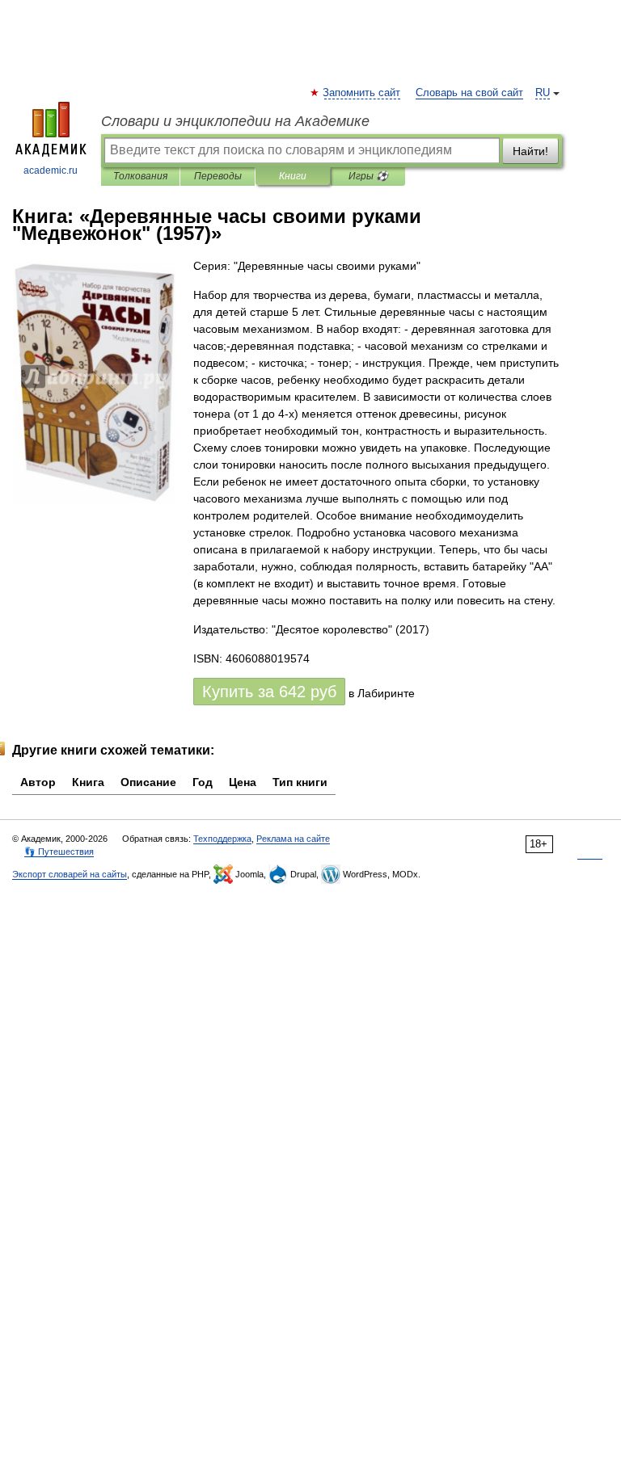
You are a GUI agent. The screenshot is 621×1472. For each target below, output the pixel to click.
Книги (292, 176)
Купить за (269, 691)
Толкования (140, 176)
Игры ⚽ (368, 176)
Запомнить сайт (362, 93)
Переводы (218, 176)
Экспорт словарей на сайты (69, 874)
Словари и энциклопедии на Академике (235, 121)
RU (542, 93)
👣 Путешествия (59, 851)
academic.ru (50, 170)
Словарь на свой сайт (469, 93)
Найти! (530, 151)
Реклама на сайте (293, 838)
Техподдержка (222, 838)
